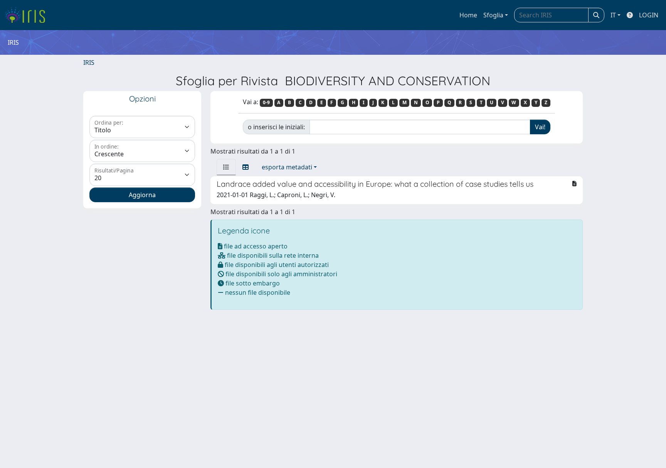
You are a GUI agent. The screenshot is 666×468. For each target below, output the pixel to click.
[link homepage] (28, 15)
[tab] (226, 167)
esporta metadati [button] (287, 167)
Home (468, 15)
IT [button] (613, 15)
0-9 (266, 102)
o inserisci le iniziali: (276, 127)
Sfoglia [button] (493, 15)
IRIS (88, 62)
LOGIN (648, 15)
